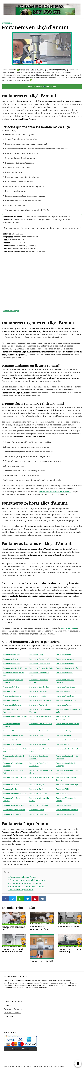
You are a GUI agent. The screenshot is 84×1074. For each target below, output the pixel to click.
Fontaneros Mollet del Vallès (67, 723)
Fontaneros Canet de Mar (39, 663)
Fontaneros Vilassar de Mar (14, 805)
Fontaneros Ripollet (10, 740)
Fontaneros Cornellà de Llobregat (38, 681)
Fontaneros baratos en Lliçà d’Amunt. (26, 886)
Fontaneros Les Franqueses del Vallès (68, 711)
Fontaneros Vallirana (64, 789)
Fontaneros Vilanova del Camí (15, 793)
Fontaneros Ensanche (64, 805)
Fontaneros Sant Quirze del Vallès (13, 771)
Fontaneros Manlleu (11, 700)
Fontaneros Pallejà (63, 735)
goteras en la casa (68, 628)
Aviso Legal (8, 1016)
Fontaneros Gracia (36, 809)
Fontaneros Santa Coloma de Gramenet (14, 764)
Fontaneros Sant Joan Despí (67, 784)
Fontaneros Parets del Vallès (40, 723)
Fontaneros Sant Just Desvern (14, 777)
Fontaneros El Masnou (12, 705)
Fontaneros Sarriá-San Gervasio (11, 799)
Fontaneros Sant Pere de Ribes (41, 777)
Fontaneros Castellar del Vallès (39, 674)
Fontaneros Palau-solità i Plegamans (12, 711)
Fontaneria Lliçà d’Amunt (20, 889)
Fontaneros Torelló (37, 789)
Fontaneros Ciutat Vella (38, 805)
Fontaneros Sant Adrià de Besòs (39, 750)
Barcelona (7, 23)
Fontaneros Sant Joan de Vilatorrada (39, 764)
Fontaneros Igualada (37, 696)
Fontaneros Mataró (10, 731)
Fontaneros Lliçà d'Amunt (66, 700)
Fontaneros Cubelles (11, 687)
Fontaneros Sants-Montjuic (67, 809)
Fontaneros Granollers (65, 696)
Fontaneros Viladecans (38, 793)
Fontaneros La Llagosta (12, 696)
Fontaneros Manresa (64, 705)
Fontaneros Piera (36, 735)
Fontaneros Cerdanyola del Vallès (13, 674)
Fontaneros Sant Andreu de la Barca (15, 750)
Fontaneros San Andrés (38, 814)
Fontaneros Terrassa (11, 784)
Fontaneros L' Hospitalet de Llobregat (40, 711)
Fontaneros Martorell (38, 705)
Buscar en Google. (11, 310)
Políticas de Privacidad (13, 1009)
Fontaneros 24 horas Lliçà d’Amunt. (25, 883)
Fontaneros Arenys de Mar (40, 659)
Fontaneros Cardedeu (64, 672)
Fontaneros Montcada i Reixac (14, 716)
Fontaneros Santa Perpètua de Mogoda (68, 771)
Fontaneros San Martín (12, 814)
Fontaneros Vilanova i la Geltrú (39, 799)
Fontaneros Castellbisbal (65, 687)
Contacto (7, 1005)
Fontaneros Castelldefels (39, 687)
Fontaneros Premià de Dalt (66, 740)
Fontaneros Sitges (36, 784)
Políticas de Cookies (12, 1013)
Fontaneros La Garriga (38, 691)
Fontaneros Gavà (9, 691)
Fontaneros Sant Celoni (12, 744)
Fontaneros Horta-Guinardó (14, 809)
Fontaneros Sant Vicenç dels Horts (40, 771)
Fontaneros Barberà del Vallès (41, 668)
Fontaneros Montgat (64, 731)
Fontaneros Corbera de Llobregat (65, 681)
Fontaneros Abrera (10, 659)
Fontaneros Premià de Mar (40, 740)
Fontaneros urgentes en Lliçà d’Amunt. (27, 880)
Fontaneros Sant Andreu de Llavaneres (67, 757)
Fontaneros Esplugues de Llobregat (13, 681)
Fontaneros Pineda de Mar (13, 735)
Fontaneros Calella (63, 654)
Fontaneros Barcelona (11, 654)
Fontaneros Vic (62, 793)
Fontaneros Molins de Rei (39, 731)
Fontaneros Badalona (11, 663)
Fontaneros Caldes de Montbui (15, 668)
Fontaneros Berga (36, 654)
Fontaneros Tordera (10, 789)
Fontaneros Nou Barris (65, 814)
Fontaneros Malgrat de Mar (40, 700)
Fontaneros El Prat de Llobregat (11, 725)
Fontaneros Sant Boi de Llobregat (38, 757)
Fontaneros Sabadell (37, 744)
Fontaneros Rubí (62, 744)
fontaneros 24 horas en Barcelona (55, 491)
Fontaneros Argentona (65, 659)
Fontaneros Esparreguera (66, 691)
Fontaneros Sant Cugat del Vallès (13, 757)
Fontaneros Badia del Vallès (67, 668)
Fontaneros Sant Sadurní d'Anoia (66, 779)
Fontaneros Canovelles (65, 663)
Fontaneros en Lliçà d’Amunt (22, 877)
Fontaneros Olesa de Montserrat (64, 718)
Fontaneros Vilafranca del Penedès (66, 799)
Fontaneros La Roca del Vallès (67, 749)
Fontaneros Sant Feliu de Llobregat (66, 764)
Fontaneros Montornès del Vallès (40, 718)
